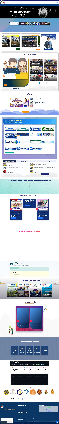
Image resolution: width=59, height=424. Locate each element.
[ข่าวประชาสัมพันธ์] (29, 275)
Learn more (13, 205)
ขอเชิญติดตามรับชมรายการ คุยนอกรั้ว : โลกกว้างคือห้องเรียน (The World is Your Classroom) (35, 325)
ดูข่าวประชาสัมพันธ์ (16, 88)
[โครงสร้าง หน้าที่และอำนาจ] (29, 272)
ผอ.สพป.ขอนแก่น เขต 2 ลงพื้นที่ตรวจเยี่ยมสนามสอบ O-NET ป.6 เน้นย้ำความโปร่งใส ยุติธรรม (29, 213)
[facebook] (56, 2)
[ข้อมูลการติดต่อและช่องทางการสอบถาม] (29, 274)
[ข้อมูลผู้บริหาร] (29, 273)
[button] (8, 23)
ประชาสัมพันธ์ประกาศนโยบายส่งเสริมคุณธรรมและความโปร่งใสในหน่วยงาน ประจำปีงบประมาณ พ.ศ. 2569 (16, 200)
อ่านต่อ (5, 85)
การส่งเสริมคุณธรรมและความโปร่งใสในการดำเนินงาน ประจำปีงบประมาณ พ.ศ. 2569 (43, 200)
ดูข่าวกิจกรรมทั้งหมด (26, 111)
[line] (57, 2)
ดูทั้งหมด (38, 49)
